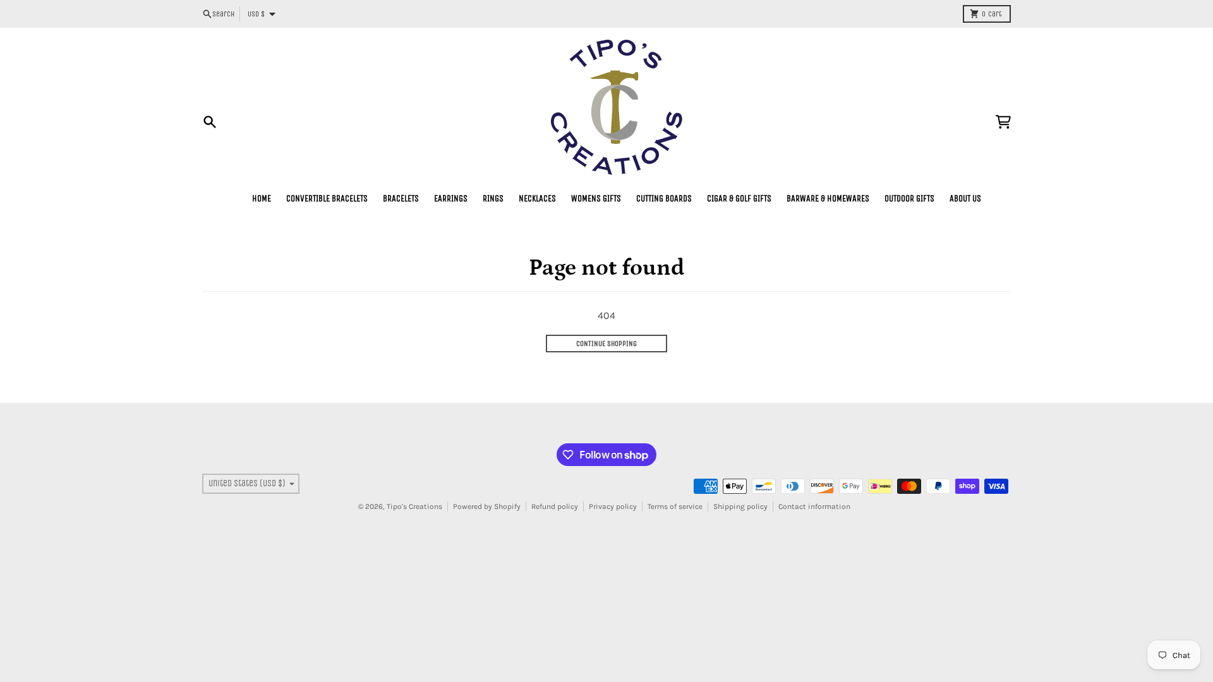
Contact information (814, 506)
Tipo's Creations (414, 506)
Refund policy (554, 506)
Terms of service (675, 506)
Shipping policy (740, 506)
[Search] (209, 121)
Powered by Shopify (487, 506)
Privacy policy (613, 506)
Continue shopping (606, 343)
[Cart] (1003, 121)
